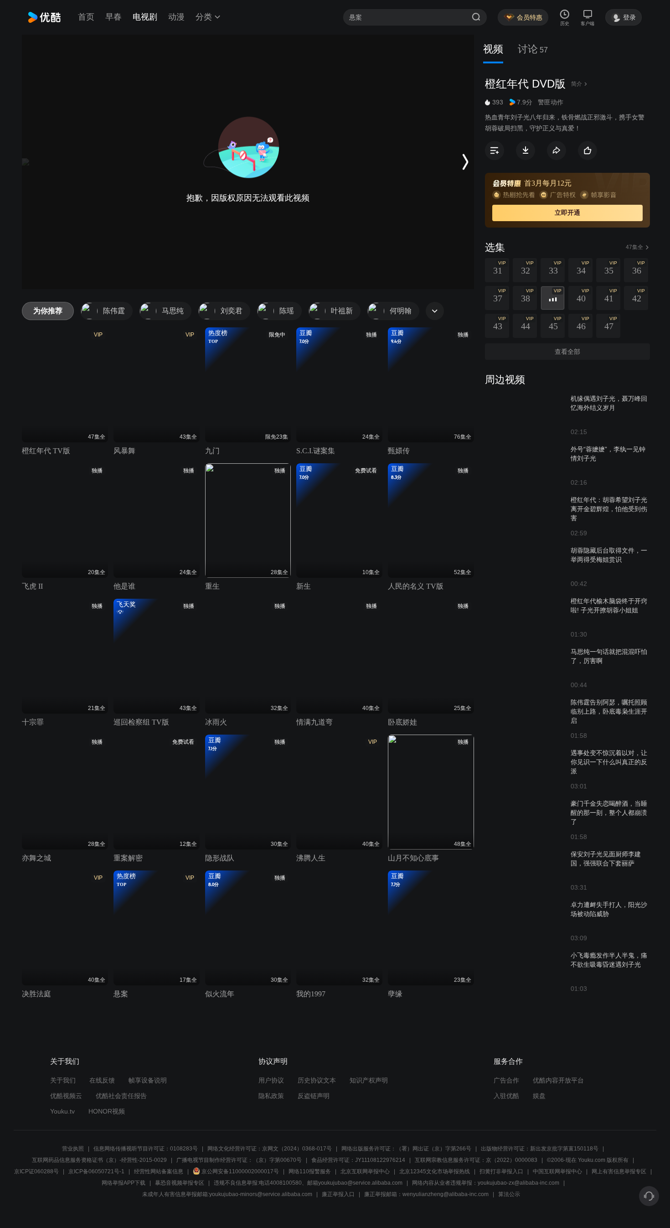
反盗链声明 (314, 1095)
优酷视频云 (66, 1095)
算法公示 (509, 1194)
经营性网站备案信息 (158, 1171)
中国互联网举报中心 (557, 1171)
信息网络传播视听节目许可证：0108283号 (145, 1148)
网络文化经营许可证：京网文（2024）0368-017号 (269, 1148)
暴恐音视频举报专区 (179, 1183)
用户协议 (271, 1080)
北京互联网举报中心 (365, 1171)
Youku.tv (62, 1111)
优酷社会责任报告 (121, 1095)
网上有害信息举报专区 (619, 1171)
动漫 (176, 16)
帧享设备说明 (148, 1080)
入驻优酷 (506, 1095)
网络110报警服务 (310, 1171)
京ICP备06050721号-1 (96, 1171)
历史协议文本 (317, 1080)
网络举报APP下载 (123, 1183)
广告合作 (506, 1080)
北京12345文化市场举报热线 (434, 1171)
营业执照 (73, 1148)
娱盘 (539, 1095)
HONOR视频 (106, 1111)
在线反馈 (102, 1080)
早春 (113, 16)
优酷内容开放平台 (558, 1080)
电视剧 (145, 16)
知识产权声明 (369, 1080)
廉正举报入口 (338, 1194)
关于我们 (63, 1080)
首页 (86, 16)
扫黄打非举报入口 (501, 1171)
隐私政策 (271, 1095)
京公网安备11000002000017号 (240, 1171)
